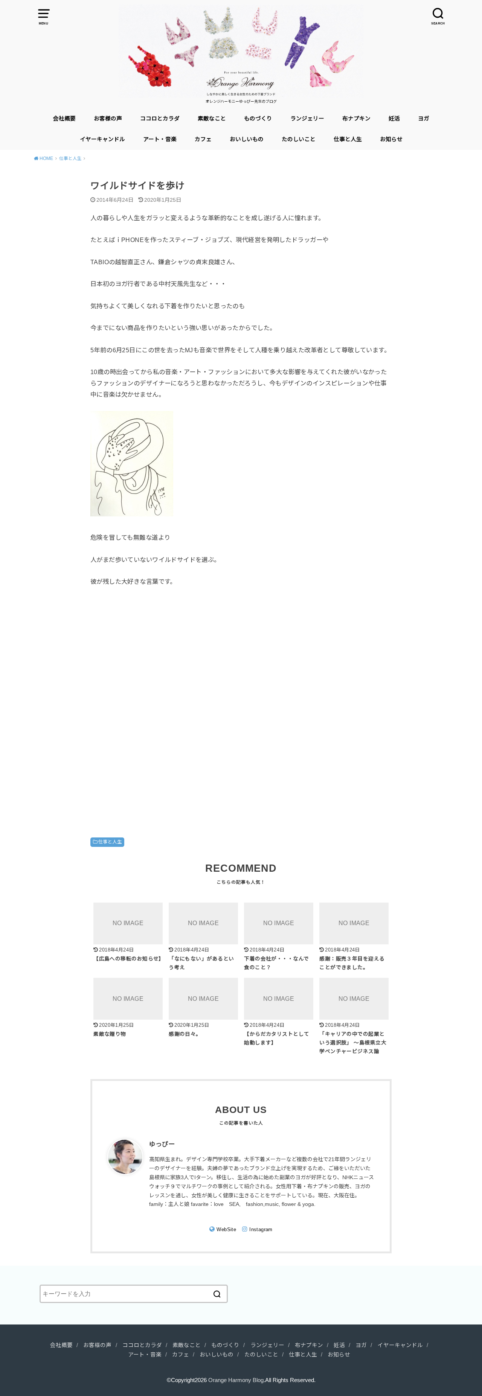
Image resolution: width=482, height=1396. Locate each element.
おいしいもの (247, 139)
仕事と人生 (348, 139)
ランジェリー (307, 119)
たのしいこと (299, 139)
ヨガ (423, 119)
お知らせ (391, 139)
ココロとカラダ (160, 119)
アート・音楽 (160, 139)
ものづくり (258, 119)
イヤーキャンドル (102, 139)
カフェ (203, 139)
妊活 (394, 119)
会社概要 (64, 119)
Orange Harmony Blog (236, 1380)
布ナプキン (356, 119)
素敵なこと (212, 119)
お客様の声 (108, 119)
